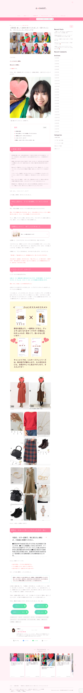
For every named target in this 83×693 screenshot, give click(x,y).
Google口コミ (28, 690)
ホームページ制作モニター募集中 (44, 19)
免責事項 (24, 691)
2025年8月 (57, 92)
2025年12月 (57, 80)
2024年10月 (57, 120)
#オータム (32, 617)
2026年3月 (57, 72)
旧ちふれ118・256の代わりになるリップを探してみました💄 (63, 43)
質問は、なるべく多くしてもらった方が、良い (25, 140)
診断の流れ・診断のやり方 (32, 689)
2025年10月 (57, 86)
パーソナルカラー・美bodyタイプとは (19, 689)
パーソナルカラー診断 (59, 143)
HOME (11, 685)
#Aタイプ (20, 617)
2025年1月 (57, 111)
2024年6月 (57, 131)
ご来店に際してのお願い (20, 690)
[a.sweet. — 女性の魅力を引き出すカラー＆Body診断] (41, 7)
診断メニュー (27, 15)
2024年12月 (57, 114)
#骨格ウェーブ (18, 621)
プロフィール (54, 15)
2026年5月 (57, 66)
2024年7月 (57, 128)
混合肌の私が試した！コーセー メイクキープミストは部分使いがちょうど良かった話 (63, 36)
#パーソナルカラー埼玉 (22, 619)
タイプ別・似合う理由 (59, 140)
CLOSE (45, 127)
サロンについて (44, 15)
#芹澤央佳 (12, 621)
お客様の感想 (26, 25)
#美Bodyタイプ (44, 619)
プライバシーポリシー (36, 690)
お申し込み (63, 15)
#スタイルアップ (13, 619)
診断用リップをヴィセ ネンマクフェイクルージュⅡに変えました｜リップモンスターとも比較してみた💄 (64, 47)
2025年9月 (57, 89)
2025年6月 (57, 97)
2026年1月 (57, 77)
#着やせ (38, 619)
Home (18, 15)
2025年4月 (57, 103)
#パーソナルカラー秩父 (32, 619)
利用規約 (19, 691)
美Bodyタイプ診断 (58, 145)
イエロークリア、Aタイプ (20, 138)
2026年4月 (57, 69)
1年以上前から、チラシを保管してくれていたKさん (26, 133)
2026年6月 (57, 63)
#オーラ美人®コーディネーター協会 (42, 617)
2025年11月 (57, 83)
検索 (71, 26)
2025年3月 (57, 106)
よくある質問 (42, 689)
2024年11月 (57, 117)
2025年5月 (57, 100)
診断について (57, 148)
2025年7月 (57, 94)
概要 (10, 689)
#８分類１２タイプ (14, 617)
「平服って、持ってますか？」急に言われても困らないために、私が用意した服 (64, 32)
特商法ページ (13, 691)
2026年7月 (57, 60)
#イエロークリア (26, 617)
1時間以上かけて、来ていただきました (23, 135)
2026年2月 (57, 75)
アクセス (12, 690)
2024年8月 (57, 126)
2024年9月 (57, 123)
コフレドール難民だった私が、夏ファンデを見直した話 (64, 39)
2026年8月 (57, 58)
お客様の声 (35, 15)
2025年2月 (57, 109)
